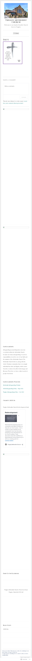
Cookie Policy (5, 655)
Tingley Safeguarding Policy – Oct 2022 (13, 392)
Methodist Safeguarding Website (12, 385)
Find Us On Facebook (11, 573)
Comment (23, 97)
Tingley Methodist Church (16, 21)
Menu (17, 33)
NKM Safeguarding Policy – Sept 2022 (13, 388)
